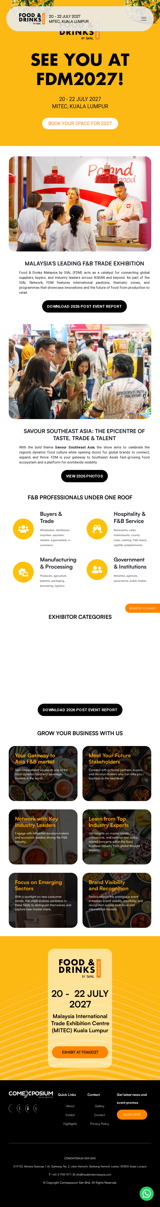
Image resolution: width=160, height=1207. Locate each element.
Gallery (99, 1106)
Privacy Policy (99, 1124)
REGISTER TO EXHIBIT (142, 608)
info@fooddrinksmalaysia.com (93, 1174)
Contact (99, 1115)
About (70, 1106)
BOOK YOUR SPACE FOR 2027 (80, 123)
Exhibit (70, 1115)
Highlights (70, 1124)
